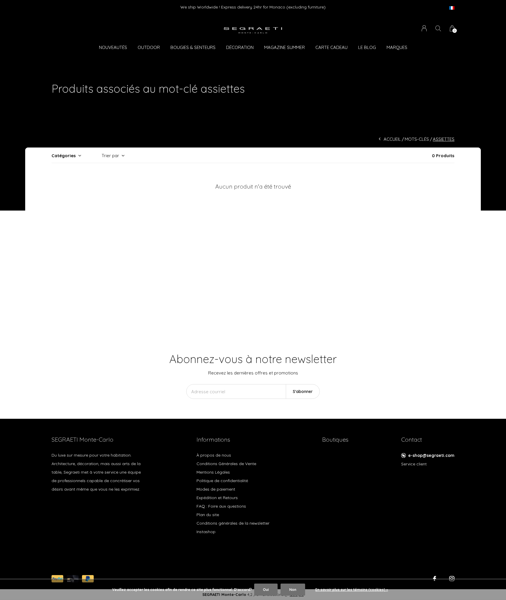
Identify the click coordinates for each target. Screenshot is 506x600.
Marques (397, 47)
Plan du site (207, 514)
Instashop (206, 531)
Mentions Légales (213, 472)
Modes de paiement (215, 489)
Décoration (240, 47)
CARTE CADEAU (331, 47)
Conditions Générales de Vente (226, 463)
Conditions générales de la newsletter (232, 523)
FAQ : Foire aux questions (221, 506)
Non (292, 589)
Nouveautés (113, 47)
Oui (266, 589)
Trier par (110, 155)
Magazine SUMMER (284, 47)
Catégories (64, 155)
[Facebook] (434, 578)
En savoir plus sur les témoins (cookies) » (351, 589)
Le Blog (367, 47)
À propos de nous (213, 455)
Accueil (392, 139)
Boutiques (335, 439)
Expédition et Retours (217, 497)
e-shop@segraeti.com (431, 455)
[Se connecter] (424, 28)
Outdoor (149, 47)
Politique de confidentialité (222, 480)
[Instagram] (451, 578)
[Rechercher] (438, 28)
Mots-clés (417, 139)
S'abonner (303, 391)
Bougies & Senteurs (193, 47)
